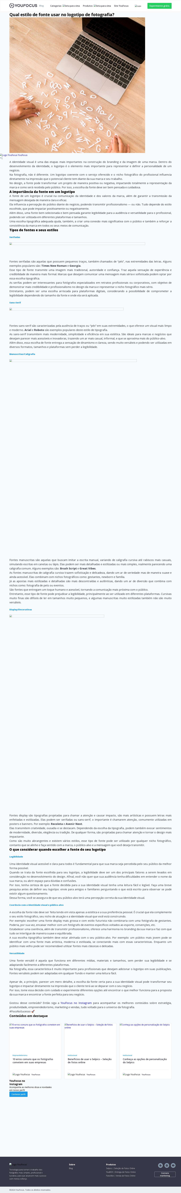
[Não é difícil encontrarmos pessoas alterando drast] (111, 1123)
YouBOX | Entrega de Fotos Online (121, 1172)
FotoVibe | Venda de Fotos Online (120, 1175)
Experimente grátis (159, 5)
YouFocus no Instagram (76, 1003)
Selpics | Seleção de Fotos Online (120, 1168)
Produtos (88, 6)
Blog (71, 1168)
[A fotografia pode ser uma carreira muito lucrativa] (29, 1120)
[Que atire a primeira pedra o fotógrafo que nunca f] (70, 1120)
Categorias (55, 6)
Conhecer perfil (18, 1094)
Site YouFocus (121, 5)
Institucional (72, 1055)
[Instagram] (166, 1166)
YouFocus (22, 155)
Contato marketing (165, 1174)
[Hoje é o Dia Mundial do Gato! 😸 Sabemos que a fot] (152, 1126)
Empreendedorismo (20, 1055)
